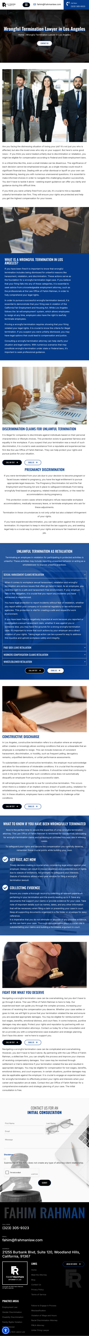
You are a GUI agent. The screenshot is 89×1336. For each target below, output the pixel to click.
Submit (44, 1182)
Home (21, 35)
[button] (5, 1330)
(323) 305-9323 (78, 6)
